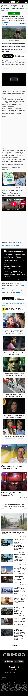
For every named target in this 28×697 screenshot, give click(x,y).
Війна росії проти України (12, 303)
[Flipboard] (19, 654)
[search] (2, 1)
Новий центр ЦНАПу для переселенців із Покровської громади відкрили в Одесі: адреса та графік (14, 273)
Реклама (3, 674)
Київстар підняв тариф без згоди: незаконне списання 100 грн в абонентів (14, 266)
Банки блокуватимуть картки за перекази (14, 261)
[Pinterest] (23, 654)
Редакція (3, 677)
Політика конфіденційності (8, 672)
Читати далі (14, 645)
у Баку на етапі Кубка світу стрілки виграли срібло (13, 286)
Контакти (3, 679)
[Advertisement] (14, 133)
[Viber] (12, 654)
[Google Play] (19, 661)
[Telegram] (8, 654)
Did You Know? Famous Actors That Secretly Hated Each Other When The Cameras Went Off (14, 331)
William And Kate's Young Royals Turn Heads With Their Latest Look (14, 438)
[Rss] (4, 654)
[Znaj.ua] (14, 1)
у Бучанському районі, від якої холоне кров (12, 245)
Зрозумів (14, 13)
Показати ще (21, 280)
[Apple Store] (9, 661)
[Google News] (15, 654)
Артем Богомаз (6, 22)
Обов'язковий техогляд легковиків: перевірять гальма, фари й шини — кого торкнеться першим (14, 255)
